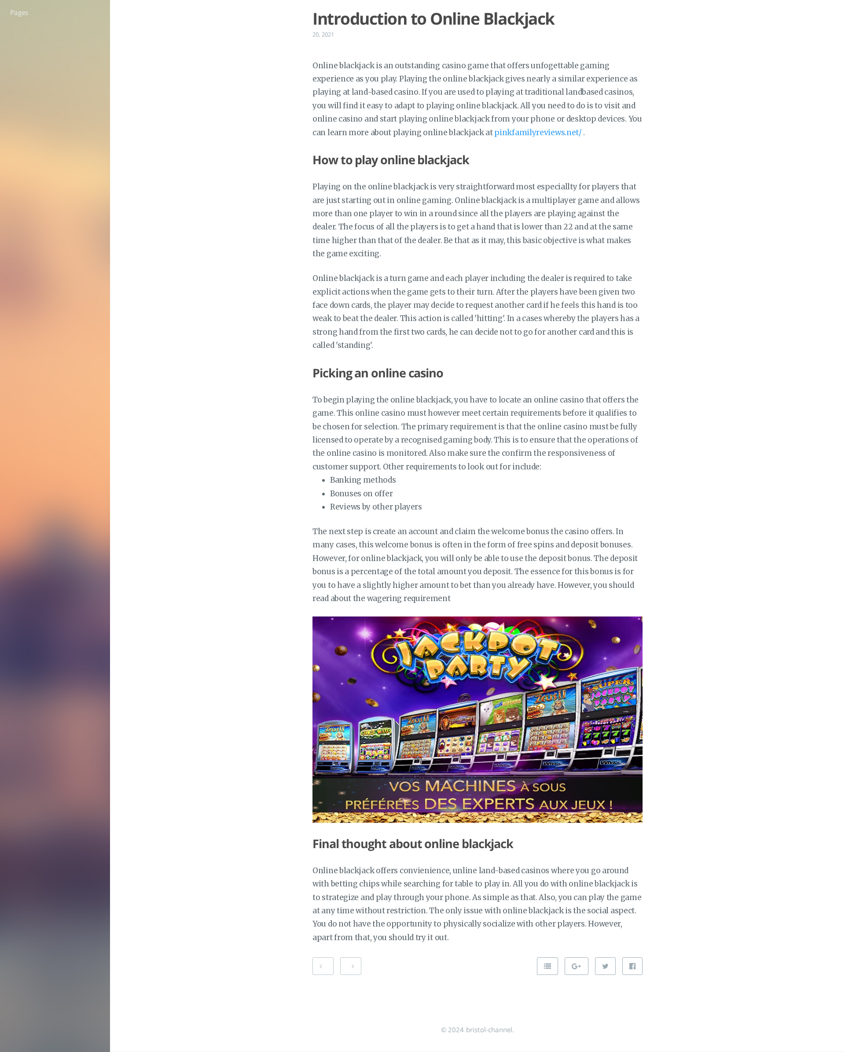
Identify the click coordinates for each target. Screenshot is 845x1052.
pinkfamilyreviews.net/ (537, 132)
